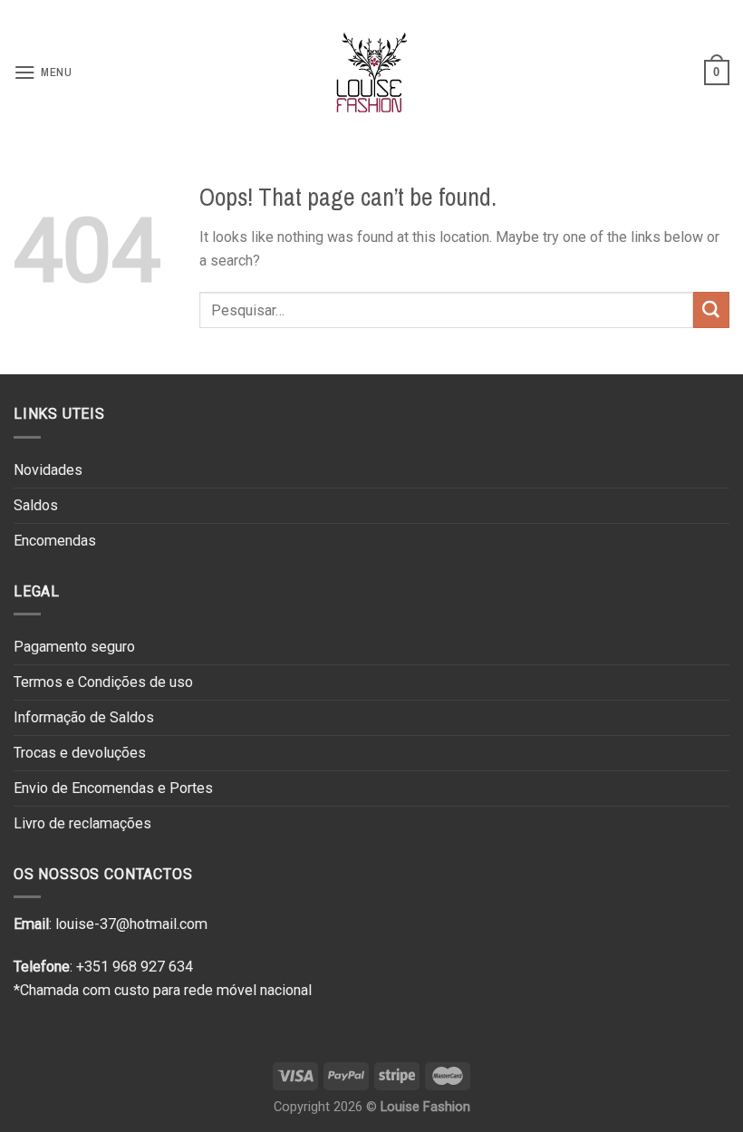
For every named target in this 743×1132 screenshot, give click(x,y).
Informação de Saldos (84, 717)
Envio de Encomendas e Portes (113, 788)
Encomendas (55, 540)
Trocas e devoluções (80, 752)
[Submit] (711, 310)
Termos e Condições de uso (103, 682)
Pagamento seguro (74, 646)
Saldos (36, 505)
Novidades (48, 470)
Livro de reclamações (82, 823)
